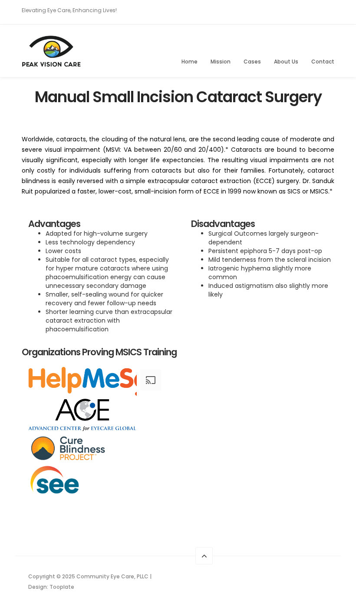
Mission (221, 61)
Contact (322, 61)
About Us (286, 61)
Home (189, 61)
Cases (252, 61)
